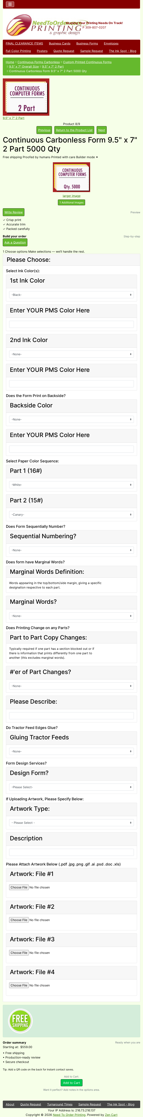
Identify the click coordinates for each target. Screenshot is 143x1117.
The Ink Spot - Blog (122, 51)
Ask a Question (15, 242)
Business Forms (87, 43)
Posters (42, 51)
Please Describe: (33, 701)
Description (26, 838)
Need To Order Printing (69, 1115)
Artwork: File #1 (32, 873)
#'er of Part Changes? (40, 671)
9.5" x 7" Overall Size (24, 66)
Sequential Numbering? (43, 536)
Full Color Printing (18, 51)
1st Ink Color (27, 280)
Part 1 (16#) (26, 470)
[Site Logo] (26, 25)
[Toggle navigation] (10, 4)
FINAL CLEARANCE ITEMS (24, 43)
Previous (44, 130)
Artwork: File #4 (32, 972)
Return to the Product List (74, 130)
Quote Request (63, 51)
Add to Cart (71, 1083)
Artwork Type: (30, 808)
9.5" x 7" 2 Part (53, 66)
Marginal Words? (33, 601)
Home (10, 62)
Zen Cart (111, 1115)
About (10, 1104)
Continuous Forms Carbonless (39, 62)
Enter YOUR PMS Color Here (50, 310)
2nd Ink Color (29, 340)
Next (101, 130)
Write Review (13, 212)
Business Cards (59, 43)
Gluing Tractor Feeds (39, 737)
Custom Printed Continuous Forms (87, 62)
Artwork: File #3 (32, 939)
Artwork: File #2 (32, 906)
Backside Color (31, 405)
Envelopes (111, 43)
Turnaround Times (59, 1104)
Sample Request (91, 51)
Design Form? (29, 772)
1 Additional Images (71, 202)
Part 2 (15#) (26, 500)
